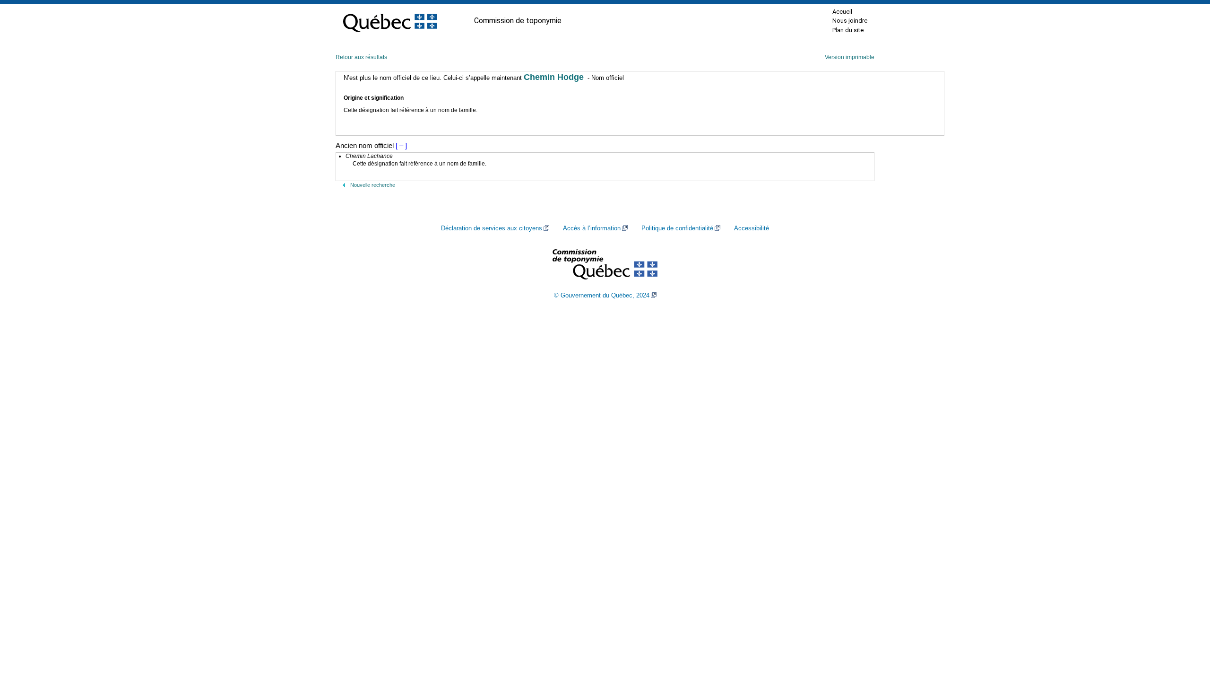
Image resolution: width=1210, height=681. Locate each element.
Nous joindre (849, 20)
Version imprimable (849, 57)
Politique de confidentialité (677, 228)
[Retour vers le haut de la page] (1186, 629)
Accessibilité (751, 228)
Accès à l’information (592, 228)
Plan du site (848, 30)
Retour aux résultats (361, 57)
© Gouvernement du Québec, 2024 (601, 295)
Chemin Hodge (554, 77)
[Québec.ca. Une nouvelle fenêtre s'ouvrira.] (390, 21)
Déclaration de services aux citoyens (491, 228)
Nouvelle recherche (372, 185)
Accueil (842, 11)
